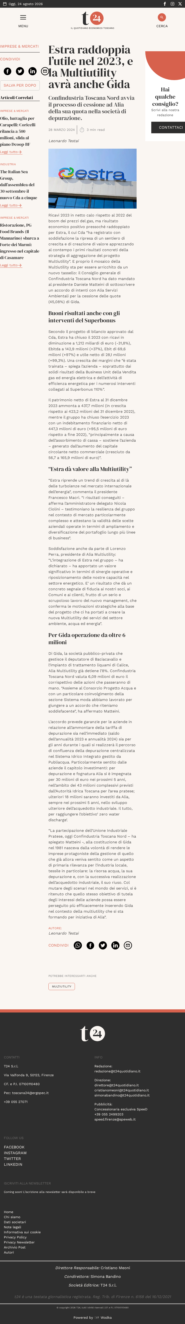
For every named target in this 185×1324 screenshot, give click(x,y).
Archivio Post (15, 1247)
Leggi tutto (9, 152)
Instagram (15, 1153)
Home (8, 1212)
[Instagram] (172, 4)
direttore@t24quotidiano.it (116, 1085)
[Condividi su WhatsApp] (78, 945)
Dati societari (15, 1222)
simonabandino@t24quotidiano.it (122, 1095)
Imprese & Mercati (19, 46)
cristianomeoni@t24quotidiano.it (121, 1090)
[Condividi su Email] (45, 71)
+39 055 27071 (15, 1102)
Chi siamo (12, 1217)
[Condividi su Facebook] (7, 71)
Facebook (14, 1147)
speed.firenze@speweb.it (115, 1119)
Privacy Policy (15, 1237)
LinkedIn (13, 1164)
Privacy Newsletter (19, 1242)
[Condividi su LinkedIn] (32, 71)
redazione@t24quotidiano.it (117, 1071)
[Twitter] (180, 4)
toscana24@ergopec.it (30, 1093)
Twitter (12, 1158)
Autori (9, 1252)
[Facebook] (165, 4)
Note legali (12, 1227)
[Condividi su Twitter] (20, 71)
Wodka (106, 1317)
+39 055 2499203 (108, 1114)
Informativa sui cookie (22, 1232)
